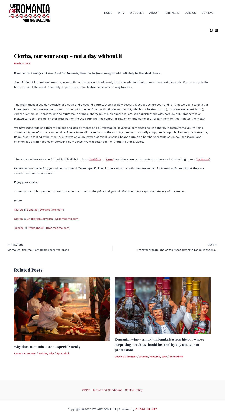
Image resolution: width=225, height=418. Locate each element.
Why (51, 353)
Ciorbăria (95, 159)
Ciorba (18, 209)
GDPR (86, 390)
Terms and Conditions (107, 390)
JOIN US (190, 12)
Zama (109, 159)
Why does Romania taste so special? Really (47, 346)
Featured (155, 356)
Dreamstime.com (51, 209)
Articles (42, 353)
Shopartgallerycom (40, 218)
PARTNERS (172, 12)
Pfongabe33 (36, 228)
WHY (121, 12)
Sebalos (32, 209)
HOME (108, 12)
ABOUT (154, 12)
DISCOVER (137, 12)
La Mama (203, 159)
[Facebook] (211, 30)
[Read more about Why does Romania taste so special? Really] (62, 309)
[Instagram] (216, 30)
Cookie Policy (134, 390)
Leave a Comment (25, 353)
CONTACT (208, 12)
